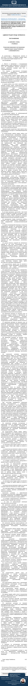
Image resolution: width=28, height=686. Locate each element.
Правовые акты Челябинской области (9, 18)
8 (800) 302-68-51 (16, 14)
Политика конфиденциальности (14, 683)
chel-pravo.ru (14, 684)
